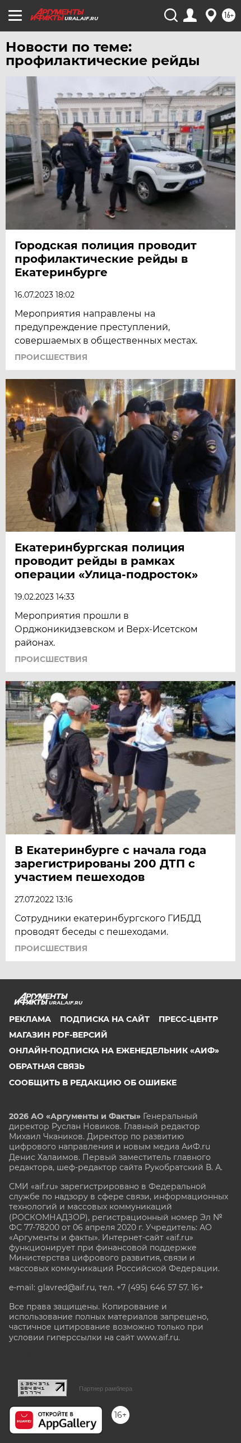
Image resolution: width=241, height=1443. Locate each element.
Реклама (30, 1019)
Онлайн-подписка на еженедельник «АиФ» (114, 1050)
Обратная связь (47, 1066)
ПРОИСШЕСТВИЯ (51, 357)
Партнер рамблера (105, 1388)
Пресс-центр (188, 1019)
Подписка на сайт (105, 1019)
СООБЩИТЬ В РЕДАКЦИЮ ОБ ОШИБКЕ (93, 1082)
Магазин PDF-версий (58, 1035)
